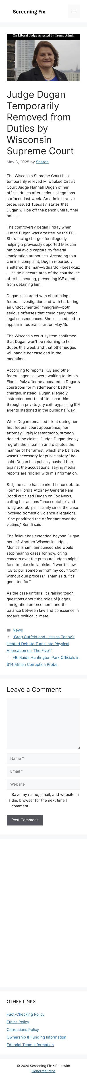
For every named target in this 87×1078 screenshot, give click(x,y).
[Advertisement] (43, 1066)
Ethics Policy (18, 1022)
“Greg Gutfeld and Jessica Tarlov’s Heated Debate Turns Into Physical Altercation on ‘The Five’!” (41, 644)
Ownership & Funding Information (36, 1037)
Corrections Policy (23, 1029)
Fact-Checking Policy (25, 1014)
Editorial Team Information (30, 1045)
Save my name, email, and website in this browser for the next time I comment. (45, 800)
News (18, 630)
